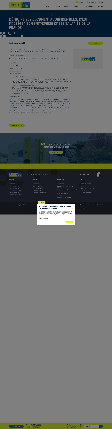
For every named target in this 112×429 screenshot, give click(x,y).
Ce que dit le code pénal (62, 193)
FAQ (102, 2)
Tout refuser (62, 222)
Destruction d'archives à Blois (80, 208)
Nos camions (84, 186)
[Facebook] (80, 174)
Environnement (89, 6)
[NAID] (100, 174)
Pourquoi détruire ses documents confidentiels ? (67, 190)
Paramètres (56, 222)
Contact (100, 6)
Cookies (42, 202)
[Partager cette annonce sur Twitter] (93, 43)
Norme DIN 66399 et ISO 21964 (64, 197)
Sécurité (66, 6)
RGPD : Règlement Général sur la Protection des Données (67, 187)
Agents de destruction (38, 186)
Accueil (11, 205)
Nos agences (16, 426)
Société (48, 6)
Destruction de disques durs (15, 194)
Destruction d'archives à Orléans (36, 210)
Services (57, 6)
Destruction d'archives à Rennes (32, 208)
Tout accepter (69, 222)
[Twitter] (84, 174)
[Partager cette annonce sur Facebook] (95, 43)
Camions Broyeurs (37, 190)
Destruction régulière (14, 186)
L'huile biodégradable (86, 192)
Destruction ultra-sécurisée (15, 190)
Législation (77, 6)
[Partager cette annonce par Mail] (97, 43)
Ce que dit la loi (60, 195)
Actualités (81, 2)
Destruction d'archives (14, 188)
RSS (30, 205)
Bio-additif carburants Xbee (87, 188)
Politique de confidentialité (44, 218)
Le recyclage (84, 190)
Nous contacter (56, 152)
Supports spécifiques (14, 192)
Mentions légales (18, 205)
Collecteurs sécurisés (38, 188)
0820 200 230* (31, 425)
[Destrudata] (17, 175)
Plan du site (25, 205)
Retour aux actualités (17, 125)
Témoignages (92, 2)
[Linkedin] (88, 174)
